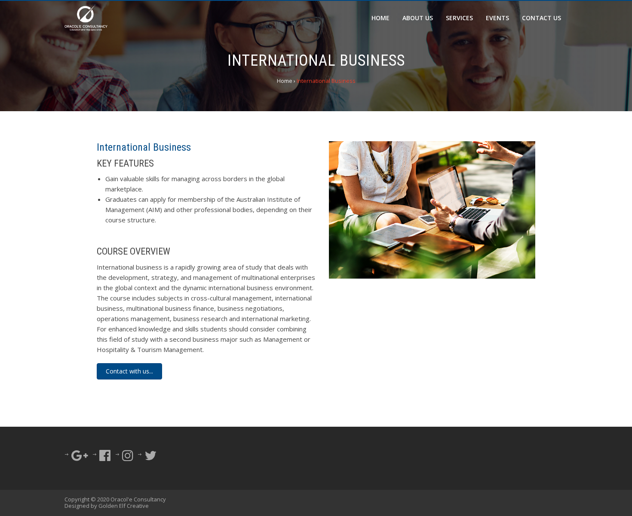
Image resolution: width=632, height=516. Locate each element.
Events (497, 18)
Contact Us (541, 18)
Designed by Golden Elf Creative (106, 506)
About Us (417, 18)
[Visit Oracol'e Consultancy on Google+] (79, 457)
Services (459, 18)
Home (380, 18)
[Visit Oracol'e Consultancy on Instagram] (127, 457)
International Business (144, 147)
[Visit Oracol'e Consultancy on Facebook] (104, 457)
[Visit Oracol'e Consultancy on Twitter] (150, 457)
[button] (129, 371)
